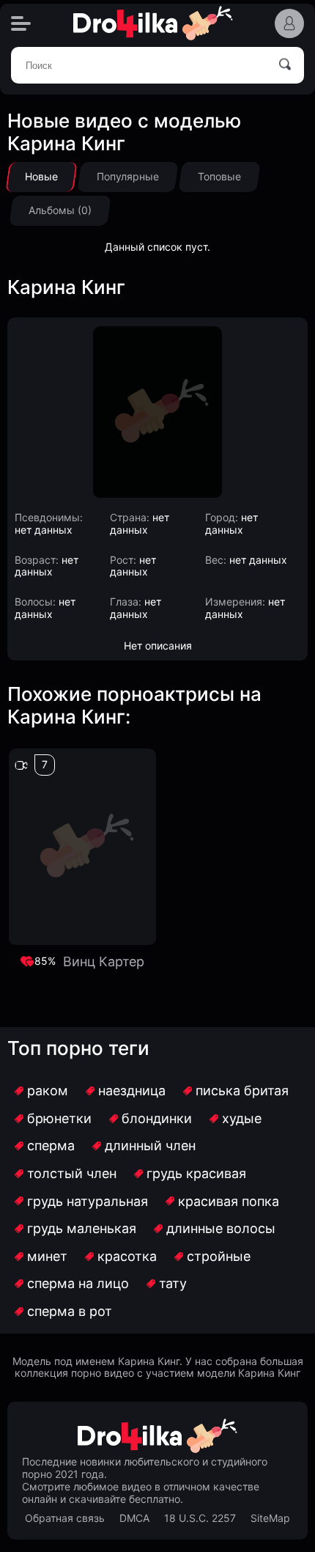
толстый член (71, 1173)
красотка (127, 1256)
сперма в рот (69, 1311)
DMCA (134, 1518)
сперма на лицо (78, 1283)
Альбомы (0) (60, 210)
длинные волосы (220, 1228)
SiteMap (270, 1518)
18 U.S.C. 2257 (200, 1518)
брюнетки (59, 1118)
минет (47, 1256)
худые (242, 1118)
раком (47, 1090)
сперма (51, 1145)
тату (173, 1283)
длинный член (150, 1145)
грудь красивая (196, 1173)
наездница (132, 1090)
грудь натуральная (87, 1201)
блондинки (157, 1118)
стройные (219, 1256)
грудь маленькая (81, 1228)
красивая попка (228, 1201)
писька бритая (242, 1090)
